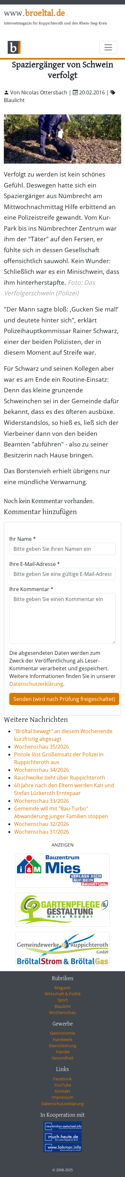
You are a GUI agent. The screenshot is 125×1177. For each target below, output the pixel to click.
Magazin (62, 987)
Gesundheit (63, 1058)
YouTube (62, 1085)
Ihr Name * (22, 538)
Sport (62, 1000)
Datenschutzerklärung (36, 683)
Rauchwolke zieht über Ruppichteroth (59, 777)
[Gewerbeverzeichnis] (62, 871)
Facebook (62, 1079)
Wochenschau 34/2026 (41, 769)
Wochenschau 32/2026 (41, 824)
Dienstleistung (62, 1045)
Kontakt (62, 1091)
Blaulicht (62, 1006)
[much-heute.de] (62, 1137)
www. (34, 13)
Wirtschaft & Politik (63, 994)
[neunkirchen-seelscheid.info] (62, 1126)
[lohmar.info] (62, 1147)
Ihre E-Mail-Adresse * (34, 564)
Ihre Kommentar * (31, 589)
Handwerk (62, 1039)
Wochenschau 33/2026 (41, 800)
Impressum (62, 1097)
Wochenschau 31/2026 (41, 831)
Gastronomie (62, 1033)
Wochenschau (62, 1012)
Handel (63, 1052)
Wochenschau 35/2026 (41, 746)
